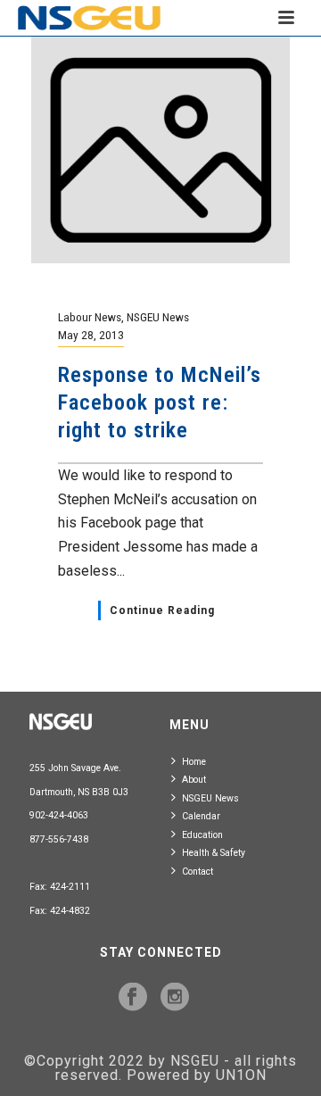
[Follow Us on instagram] (174, 998)
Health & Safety (213, 853)
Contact (197, 871)
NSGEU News (158, 317)
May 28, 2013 (91, 335)
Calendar (201, 816)
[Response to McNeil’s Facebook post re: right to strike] (160, 148)
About (194, 779)
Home (194, 762)
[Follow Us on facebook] (133, 998)
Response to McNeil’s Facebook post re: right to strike (159, 402)
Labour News (89, 317)
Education (202, 835)
